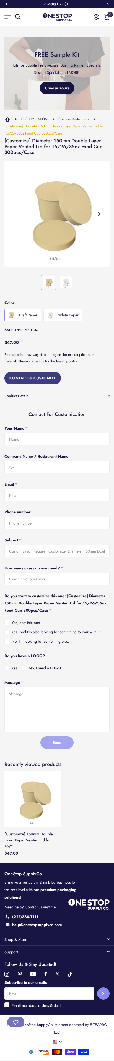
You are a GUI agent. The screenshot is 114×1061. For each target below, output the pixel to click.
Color (9, 303)
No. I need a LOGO (45, 668)
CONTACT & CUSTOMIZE (32, 378)
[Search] (17, 17)
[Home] (7, 120)
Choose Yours (57, 88)
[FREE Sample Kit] (57, 73)
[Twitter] (57, 974)
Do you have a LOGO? (24, 656)
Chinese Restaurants (73, 119)
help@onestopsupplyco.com (37, 925)
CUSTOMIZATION (34, 119)
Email (10, 484)
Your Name (15, 428)
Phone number (17, 512)
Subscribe (103, 993)
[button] (6, 4)
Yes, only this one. (26, 622)
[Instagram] (6, 974)
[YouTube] (33, 974)
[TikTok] (70, 974)
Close (57, 939)
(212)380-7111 (25, 916)
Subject (12, 540)
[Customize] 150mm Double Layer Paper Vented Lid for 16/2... (28, 840)
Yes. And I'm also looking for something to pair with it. (56, 632)
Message (13, 682)
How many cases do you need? (33, 568)
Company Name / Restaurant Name (36, 456)
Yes (14, 668)
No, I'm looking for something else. (40, 641)
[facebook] (45, 974)
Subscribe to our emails (25, 982)
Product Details (16, 396)
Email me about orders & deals (37, 1005)
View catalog (7, 17)
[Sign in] (96, 17)
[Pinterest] (20, 974)
